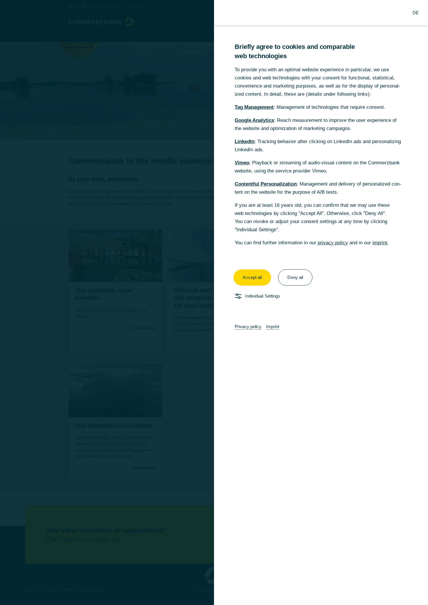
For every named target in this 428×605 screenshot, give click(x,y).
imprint (379, 242)
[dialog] (214, 302)
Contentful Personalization (266, 184)
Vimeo (242, 163)
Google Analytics (254, 120)
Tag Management (254, 107)
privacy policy (333, 242)
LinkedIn (244, 141)
